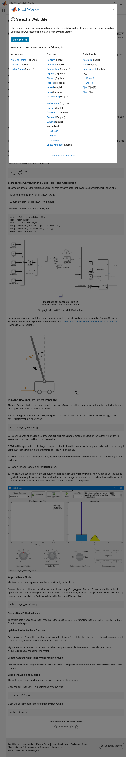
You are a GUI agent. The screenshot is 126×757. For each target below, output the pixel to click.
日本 (85, 87)
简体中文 (90, 78)
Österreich (52, 112)
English (53, 135)
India (85, 64)
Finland (50, 78)
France (50, 83)
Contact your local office (63, 155)
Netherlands (53, 103)
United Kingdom (55, 144)
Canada (15, 64)
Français (54, 140)
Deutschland (53, 69)
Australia (87, 60)
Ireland (50, 87)
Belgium (51, 60)
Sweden (51, 121)
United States (18, 69)
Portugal (51, 117)
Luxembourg (53, 96)
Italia (49, 92)
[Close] (114, 9)
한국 (85, 92)
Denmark (51, 64)
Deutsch (54, 131)
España (50, 73)
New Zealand (89, 69)
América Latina (18, 60)
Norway (51, 108)
